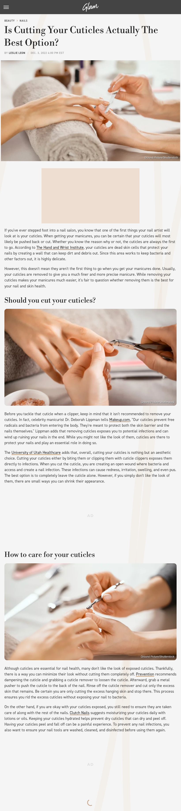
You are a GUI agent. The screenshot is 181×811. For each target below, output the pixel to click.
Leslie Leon (17, 53)
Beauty (9, 20)
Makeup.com (119, 419)
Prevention (145, 674)
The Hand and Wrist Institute (60, 247)
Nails (24, 20)
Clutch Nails (79, 712)
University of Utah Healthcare (36, 452)
